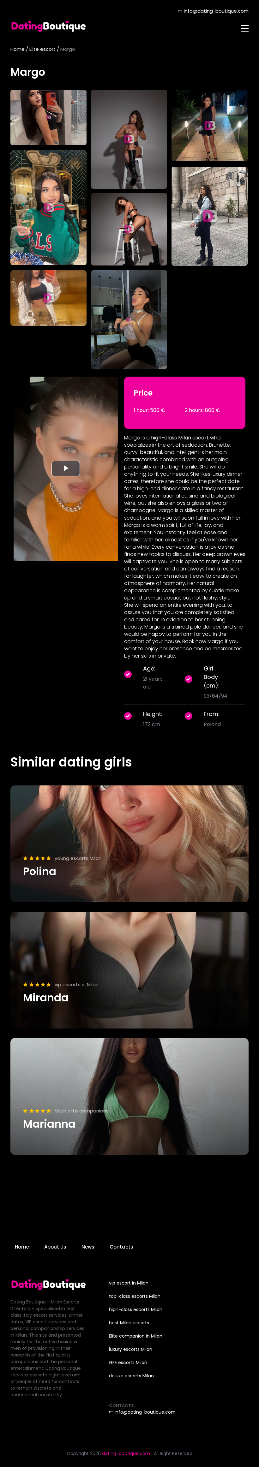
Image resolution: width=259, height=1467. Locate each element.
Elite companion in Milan (135, 1336)
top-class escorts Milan (134, 1296)
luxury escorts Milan (130, 1349)
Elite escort (42, 49)
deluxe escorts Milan (131, 1376)
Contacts (121, 1246)
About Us (55, 1246)
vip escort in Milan (128, 1283)
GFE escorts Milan (128, 1362)
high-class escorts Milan (135, 1309)
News (87, 1246)
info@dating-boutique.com (216, 11)
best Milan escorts (129, 1323)
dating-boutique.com (126, 1453)
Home (17, 49)
